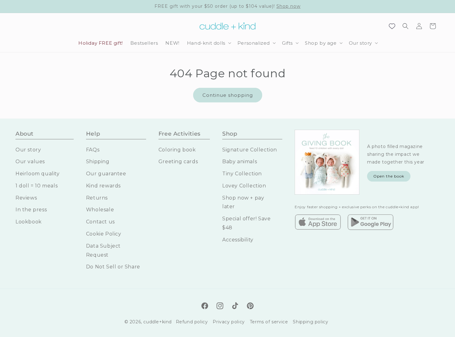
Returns (97, 198)
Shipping (98, 161)
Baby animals (239, 161)
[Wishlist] (392, 26)
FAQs (92, 150)
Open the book (388, 176)
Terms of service (269, 322)
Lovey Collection (244, 186)
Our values (30, 161)
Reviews (26, 198)
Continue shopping (227, 95)
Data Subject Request (103, 250)
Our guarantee (106, 174)
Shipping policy (310, 322)
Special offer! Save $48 (246, 223)
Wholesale (100, 210)
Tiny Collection (242, 174)
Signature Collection (249, 150)
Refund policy (192, 322)
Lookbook (28, 222)
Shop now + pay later (243, 202)
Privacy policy (229, 322)
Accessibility (238, 240)
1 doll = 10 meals (36, 186)
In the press (31, 210)
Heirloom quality (37, 174)
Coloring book (177, 150)
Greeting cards (178, 161)
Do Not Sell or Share (113, 267)
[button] (208, 43)
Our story (28, 150)
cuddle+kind (157, 322)
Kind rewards (103, 186)
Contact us (100, 222)
